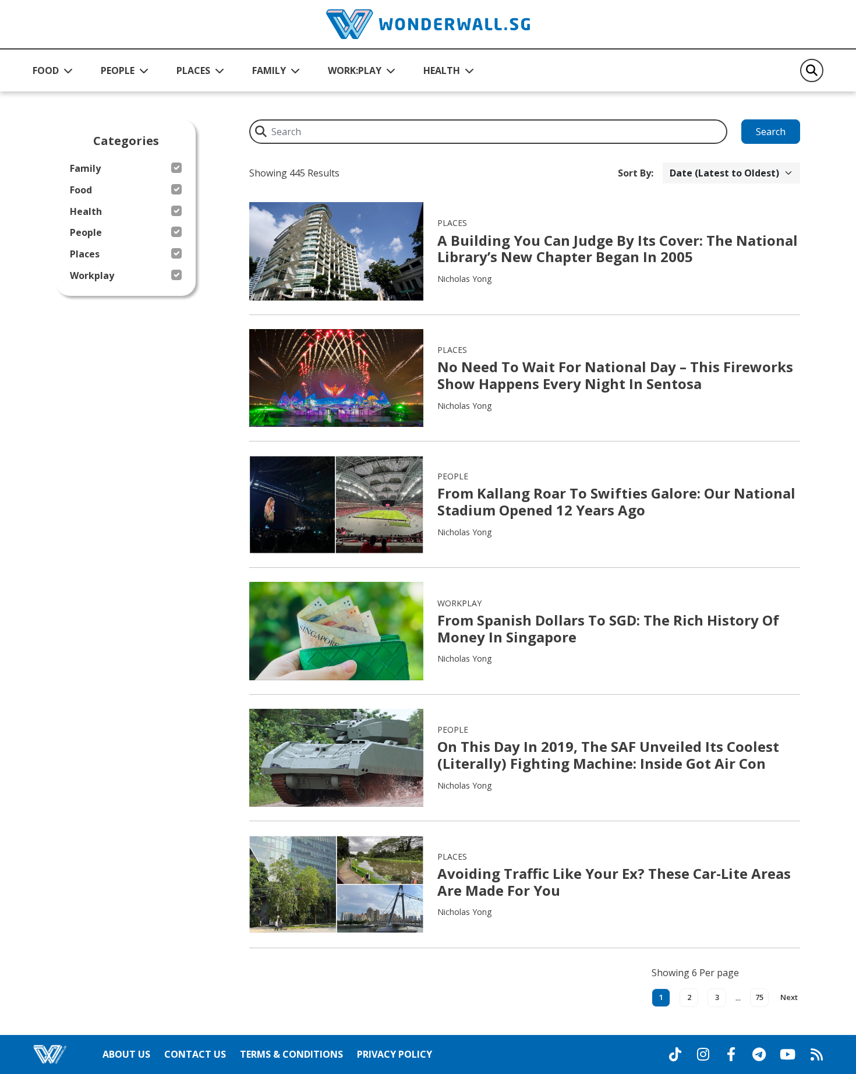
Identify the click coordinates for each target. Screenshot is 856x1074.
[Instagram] (703, 1054)
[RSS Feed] (816, 1054)
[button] (53, 70)
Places (85, 254)
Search (771, 131)
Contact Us (195, 1054)
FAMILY (269, 70)
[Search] (811, 70)
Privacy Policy (394, 1054)
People (86, 233)
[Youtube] (787, 1054)
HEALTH (441, 70)
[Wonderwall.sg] (428, 24)
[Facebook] (731, 1054)
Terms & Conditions (291, 1054)
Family (85, 168)
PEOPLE (118, 70)
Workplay (92, 276)
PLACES (193, 70)
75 (759, 997)
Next (789, 997)
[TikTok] (675, 1054)
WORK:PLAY (354, 70)
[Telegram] (759, 1054)
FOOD (46, 70)
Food (81, 190)
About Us (126, 1054)
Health (86, 212)
